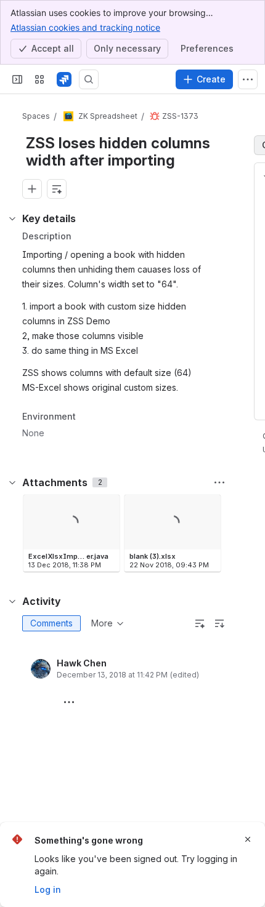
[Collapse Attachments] (12, 482)
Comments (51, 623)
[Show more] (248, 79)
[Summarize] (199, 623)
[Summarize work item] (57, 189)
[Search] (89, 79)
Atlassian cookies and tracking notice (85, 27)
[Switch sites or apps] (39, 79)
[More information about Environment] (88, 417)
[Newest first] (219, 623)
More (102, 623)
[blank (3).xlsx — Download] (208, 508)
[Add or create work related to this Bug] (32, 189)
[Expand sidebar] (17, 79)
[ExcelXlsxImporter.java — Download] (107, 508)
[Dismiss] (247, 839)
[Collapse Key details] (12, 218)
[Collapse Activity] (12, 601)
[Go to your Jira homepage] (64, 79)
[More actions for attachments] (219, 482)
